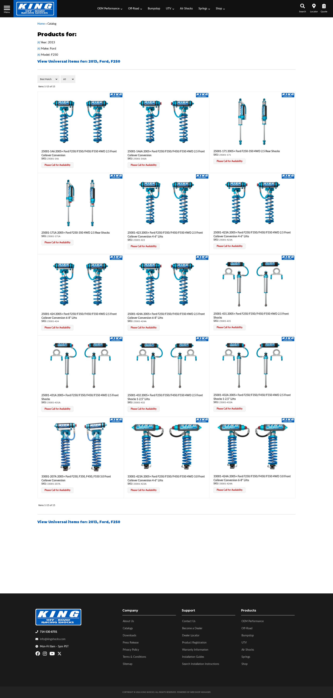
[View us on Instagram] (45, 654)
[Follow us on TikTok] (63, 654)
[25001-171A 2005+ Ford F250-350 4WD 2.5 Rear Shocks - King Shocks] (116, 176)
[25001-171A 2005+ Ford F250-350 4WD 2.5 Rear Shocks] (80, 203)
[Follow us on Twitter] (59, 654)
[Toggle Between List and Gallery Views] (287, 79)
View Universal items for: (78, 61)
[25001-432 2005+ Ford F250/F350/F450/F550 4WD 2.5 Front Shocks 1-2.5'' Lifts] (167, 366)
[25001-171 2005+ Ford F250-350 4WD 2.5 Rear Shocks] (253, 122)
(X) (38, 42)
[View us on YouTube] (53, 654)
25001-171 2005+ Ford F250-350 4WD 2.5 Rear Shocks (247, 151)
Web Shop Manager (200, 692)
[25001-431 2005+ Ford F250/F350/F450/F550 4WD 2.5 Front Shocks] (253, 284)
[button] (109, 8)
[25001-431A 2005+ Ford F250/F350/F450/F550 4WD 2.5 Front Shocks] (80, 366)
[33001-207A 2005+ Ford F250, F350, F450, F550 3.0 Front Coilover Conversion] (80, 447)
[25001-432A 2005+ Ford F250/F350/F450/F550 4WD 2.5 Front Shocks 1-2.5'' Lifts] (253, 366)
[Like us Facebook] (38, 654)
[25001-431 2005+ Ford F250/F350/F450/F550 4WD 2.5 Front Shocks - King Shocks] (288, 257)
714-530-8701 (48, 632)
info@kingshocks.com (53, 639)
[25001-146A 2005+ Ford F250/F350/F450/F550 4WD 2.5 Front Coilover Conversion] (167, 122)
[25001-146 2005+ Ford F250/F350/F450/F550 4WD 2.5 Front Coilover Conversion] (80, 122)
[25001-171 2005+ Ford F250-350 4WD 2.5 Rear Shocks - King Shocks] (288, 95)
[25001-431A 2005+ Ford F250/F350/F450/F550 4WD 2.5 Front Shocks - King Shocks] (116, 338)
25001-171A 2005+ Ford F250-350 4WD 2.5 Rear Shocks (75, 233)
